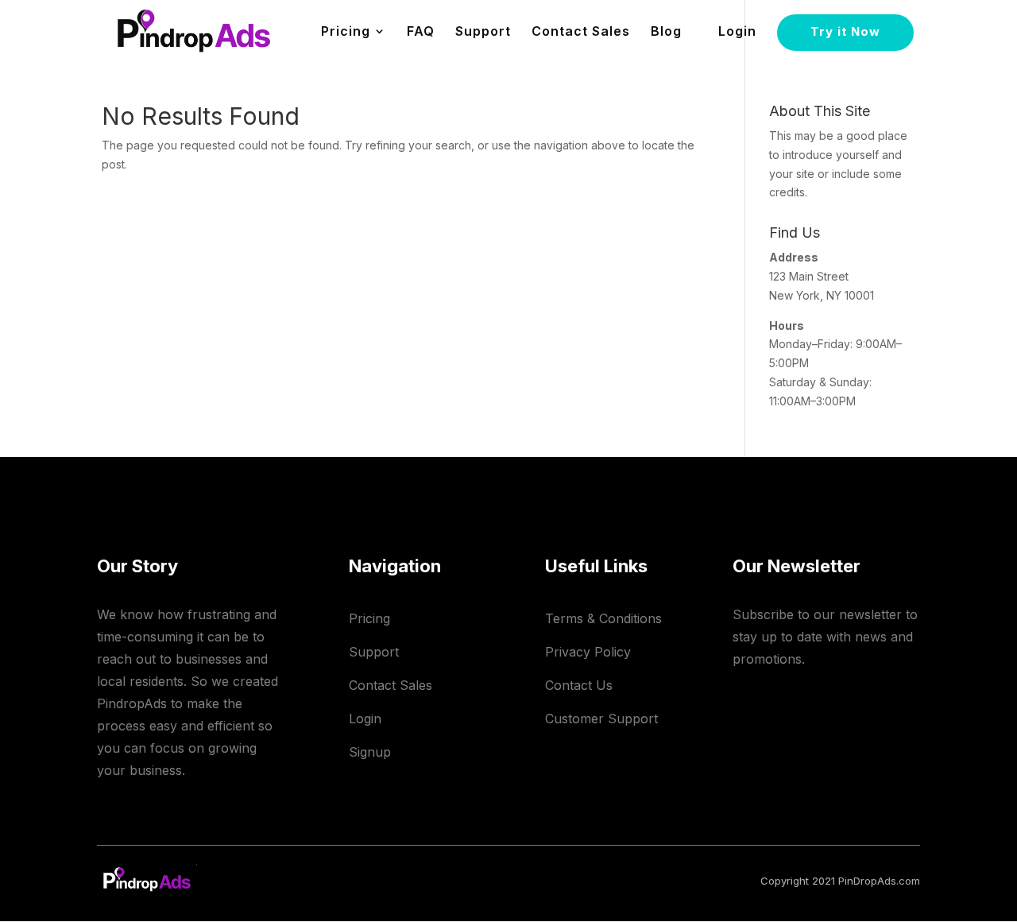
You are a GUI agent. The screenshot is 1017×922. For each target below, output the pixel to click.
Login (737, 32)
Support (483, 32)
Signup (370, 752)
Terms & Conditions (603, 618)
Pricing (369, 618)
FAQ (421, 32)
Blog (666, 32)
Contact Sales (581, 32)
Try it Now (845, 31)
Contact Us (579, 685)
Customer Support (601, 718)
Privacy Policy (588, 652)
